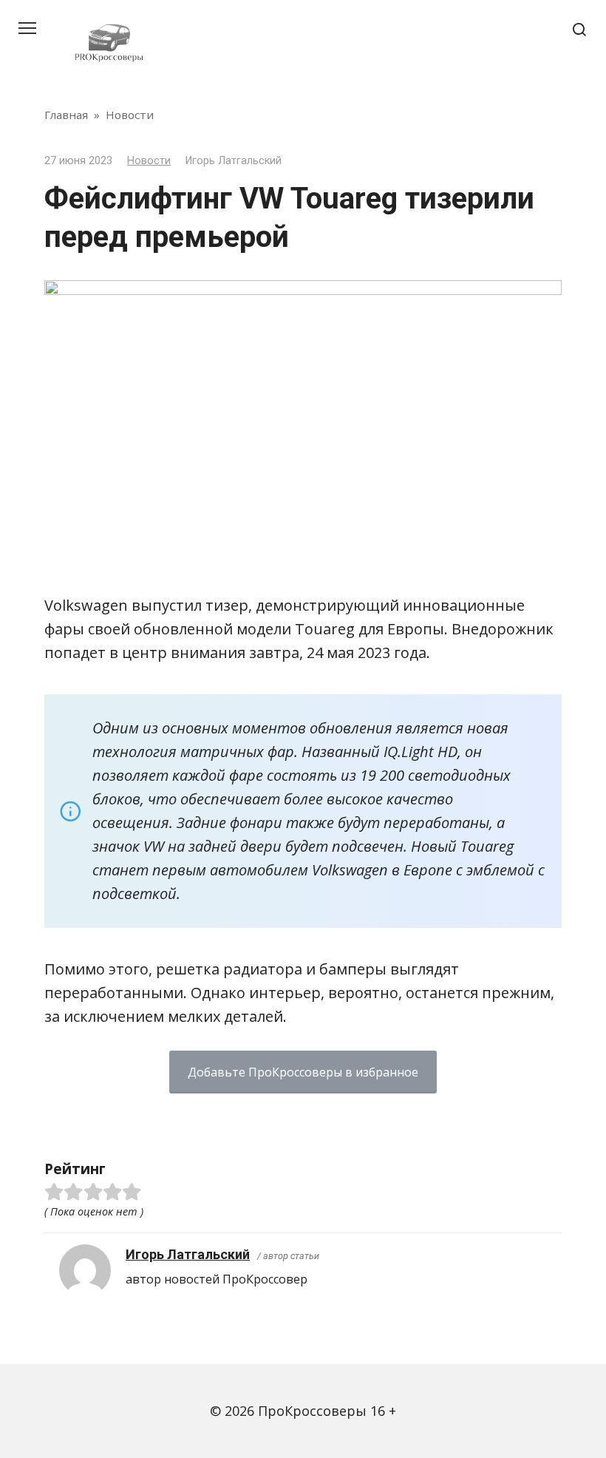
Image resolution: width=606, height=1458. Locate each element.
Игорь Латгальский (188, 1254)
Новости (149, 161)
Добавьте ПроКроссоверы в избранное (303, 1072)
